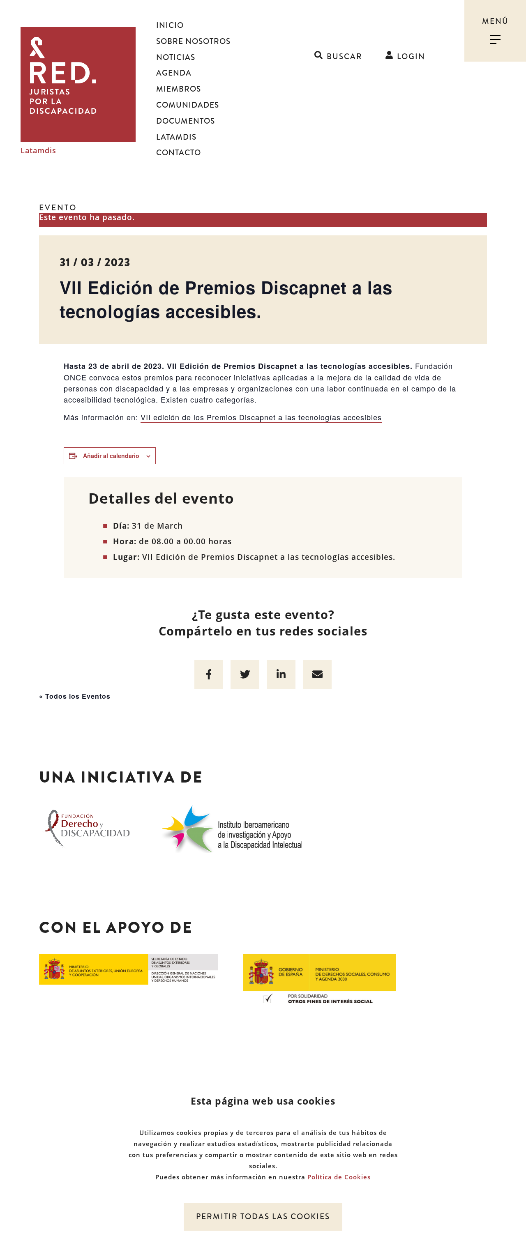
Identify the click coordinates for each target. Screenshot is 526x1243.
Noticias (175, 57)
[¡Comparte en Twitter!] (245, 674)
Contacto (178, 153)
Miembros (178, 89)
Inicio (170, 25)
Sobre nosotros (193, 41)
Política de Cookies (339, 1177)
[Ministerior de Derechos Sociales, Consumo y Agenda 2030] (319, 978)
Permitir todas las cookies (263, 1216)
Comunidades (187, 105)
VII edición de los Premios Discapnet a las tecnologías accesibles (261, 417)
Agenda (173, 73)
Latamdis (38, 150)
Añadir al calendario (111, 455)
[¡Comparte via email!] (317, 674)
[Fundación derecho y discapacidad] (87, 827)
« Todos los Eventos (75, 696)
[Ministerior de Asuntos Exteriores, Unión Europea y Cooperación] (128, 968)
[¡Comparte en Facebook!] (208, 674)
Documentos (185, 121)
